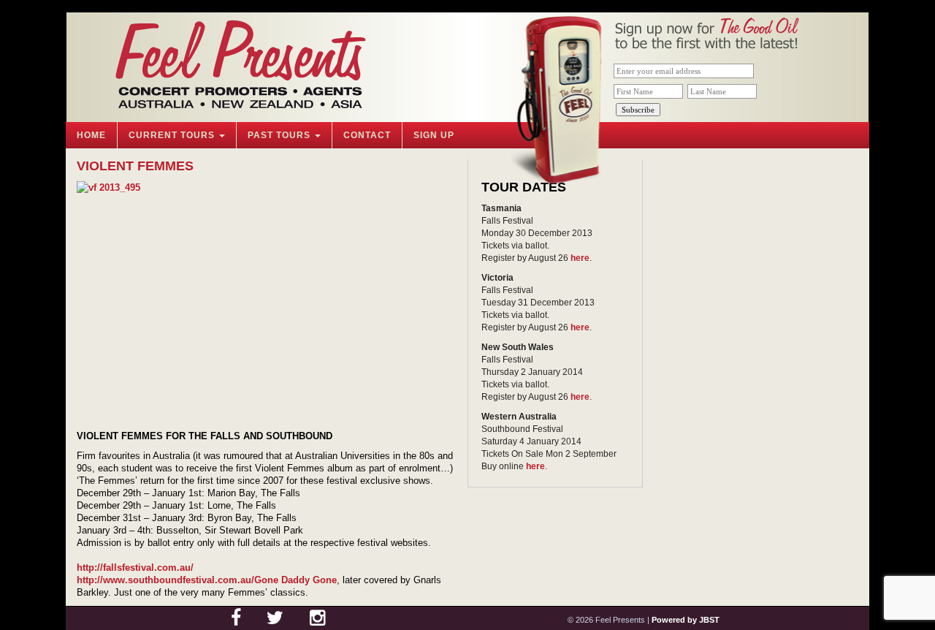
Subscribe (638, 109)
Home (91, 135)
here (579, 258)
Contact (367, 135)
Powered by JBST (686, 619)
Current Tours (173, 135)
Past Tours (280, 135)
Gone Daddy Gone (295, 579)
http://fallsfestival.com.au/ (135, 567)
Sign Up (433, 135)
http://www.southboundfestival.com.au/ (165, 579)
